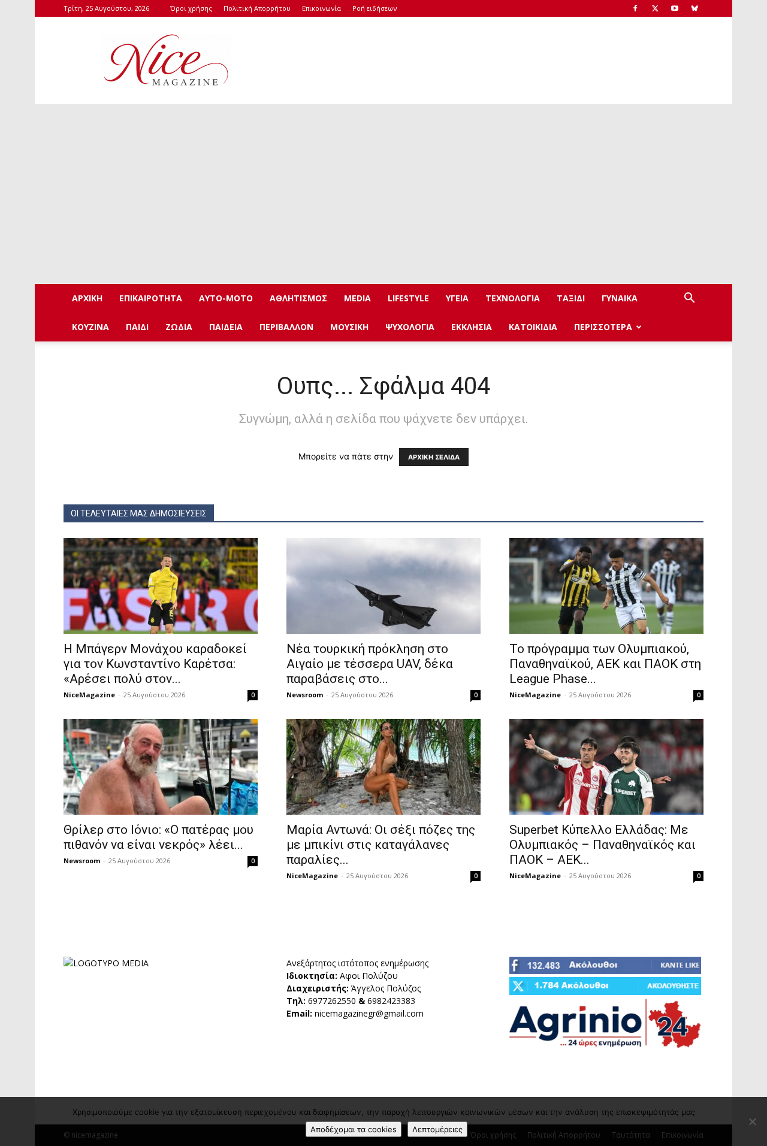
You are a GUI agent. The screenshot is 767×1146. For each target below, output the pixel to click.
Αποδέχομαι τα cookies (353, 1129)
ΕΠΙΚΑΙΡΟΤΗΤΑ (150, 298)
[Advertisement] (485, 60)
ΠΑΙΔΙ (137, 326)
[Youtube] (675, 8)
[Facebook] (635, 8)
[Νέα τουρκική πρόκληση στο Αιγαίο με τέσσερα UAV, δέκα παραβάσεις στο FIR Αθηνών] (383, 586)
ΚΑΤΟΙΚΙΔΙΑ (533, 326)
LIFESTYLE (408, 298)
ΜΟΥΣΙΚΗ (349, 326)
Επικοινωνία (321, 8)
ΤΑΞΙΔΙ (571, 298)
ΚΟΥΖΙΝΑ (90, 326)
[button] (689, 299)
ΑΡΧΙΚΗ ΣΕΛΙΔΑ (434, 457)
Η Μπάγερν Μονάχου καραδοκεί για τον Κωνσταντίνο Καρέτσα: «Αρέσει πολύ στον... (155, 664)
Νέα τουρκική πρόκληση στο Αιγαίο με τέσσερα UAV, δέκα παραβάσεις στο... (369, 664)
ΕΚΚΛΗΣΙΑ (471, 326)
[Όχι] (752, 1121)
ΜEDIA (357, 298)
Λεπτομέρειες (437, 1129)
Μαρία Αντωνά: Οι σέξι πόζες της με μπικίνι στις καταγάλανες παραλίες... (380, 845)
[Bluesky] (694, 8)
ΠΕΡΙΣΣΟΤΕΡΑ (603, 326)
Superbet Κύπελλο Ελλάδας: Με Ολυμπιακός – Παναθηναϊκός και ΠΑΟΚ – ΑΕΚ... (602, 845)
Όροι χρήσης (191, 8)
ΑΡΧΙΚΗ (87, 298)
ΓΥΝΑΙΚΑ (620, 298)
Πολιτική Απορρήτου (257, 8)
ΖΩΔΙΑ (178, 326)
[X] (655, 8)
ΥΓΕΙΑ (457, 298)
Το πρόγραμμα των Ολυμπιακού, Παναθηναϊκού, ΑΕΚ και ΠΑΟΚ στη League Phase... (605, 664)
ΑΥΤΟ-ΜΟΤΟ (226, 298)
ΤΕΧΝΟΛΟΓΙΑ (512, 298)
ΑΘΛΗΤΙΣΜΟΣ (298, 298)
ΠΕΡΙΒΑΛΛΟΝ (286, 326)
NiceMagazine (89, 694)
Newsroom (304, 694)
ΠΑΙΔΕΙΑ (226, 326)
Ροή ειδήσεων (374, 8)
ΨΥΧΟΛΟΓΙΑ (409, 326)
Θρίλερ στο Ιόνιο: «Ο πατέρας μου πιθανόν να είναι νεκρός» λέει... (158, 837)
